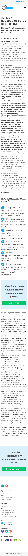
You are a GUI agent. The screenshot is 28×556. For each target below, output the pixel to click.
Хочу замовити (14, 469)
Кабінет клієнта (6, 506)
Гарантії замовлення (7, 510)
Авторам (3, 495)
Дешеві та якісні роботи (8, 516)
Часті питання (5, 514)
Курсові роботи (6, 499)
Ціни (2, 508)
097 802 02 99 (22, 1)
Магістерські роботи (7, 497)
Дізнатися (14, 303)
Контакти (4, 493)
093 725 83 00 (8, 524)
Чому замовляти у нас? (8, 512)
